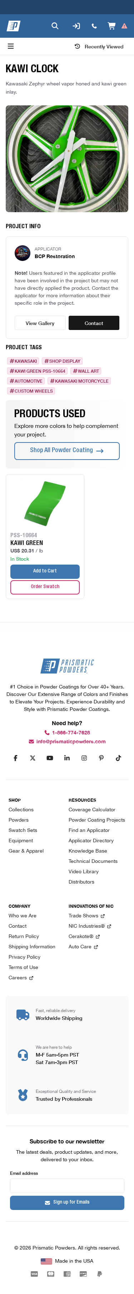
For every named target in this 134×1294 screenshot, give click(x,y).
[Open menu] (11, 46)
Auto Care (80, 947)
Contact (94, 322)
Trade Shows (83, 916)
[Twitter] (33, 758)
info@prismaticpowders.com (71, 741)
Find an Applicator (89, 830)
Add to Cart (45, 571)
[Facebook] (16, 758)
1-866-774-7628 (71, 733)
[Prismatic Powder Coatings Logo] (13, 26)
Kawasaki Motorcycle (82, 381)
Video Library (84, 872)
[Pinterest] (101, 758)
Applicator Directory (91, 841)
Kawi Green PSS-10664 (40, 371)
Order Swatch (45, 587)
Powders (19, 820)
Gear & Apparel (26, 851)
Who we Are (22, 916)
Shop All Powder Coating (61, 450)
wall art (88, 371)
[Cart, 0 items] (117, 26)
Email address (24, 1173)
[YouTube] (50, 758)
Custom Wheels (34, 391)
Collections (21, 810)
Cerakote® (81, 937)
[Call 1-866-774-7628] (94, 26)
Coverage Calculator (92, 810)
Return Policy (24, 937)
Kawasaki (26, 361)
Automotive (29, 381)
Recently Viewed (104, 46)
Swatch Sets (23, 830)
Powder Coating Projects (97, 820)
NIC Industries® (87, 926)
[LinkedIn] (67, 758)
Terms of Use (23, 967)
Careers (18, 978)
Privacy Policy (24, 957)
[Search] (55, 26)
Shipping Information (32, 947)
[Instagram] (84, 758)
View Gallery (40, 322)
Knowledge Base (88, 851)
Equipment (21, 841)
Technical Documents (93, 861)
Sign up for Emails (71, 1202)
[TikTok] (118, 758)
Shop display (64, 361)
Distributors (81, 882)
